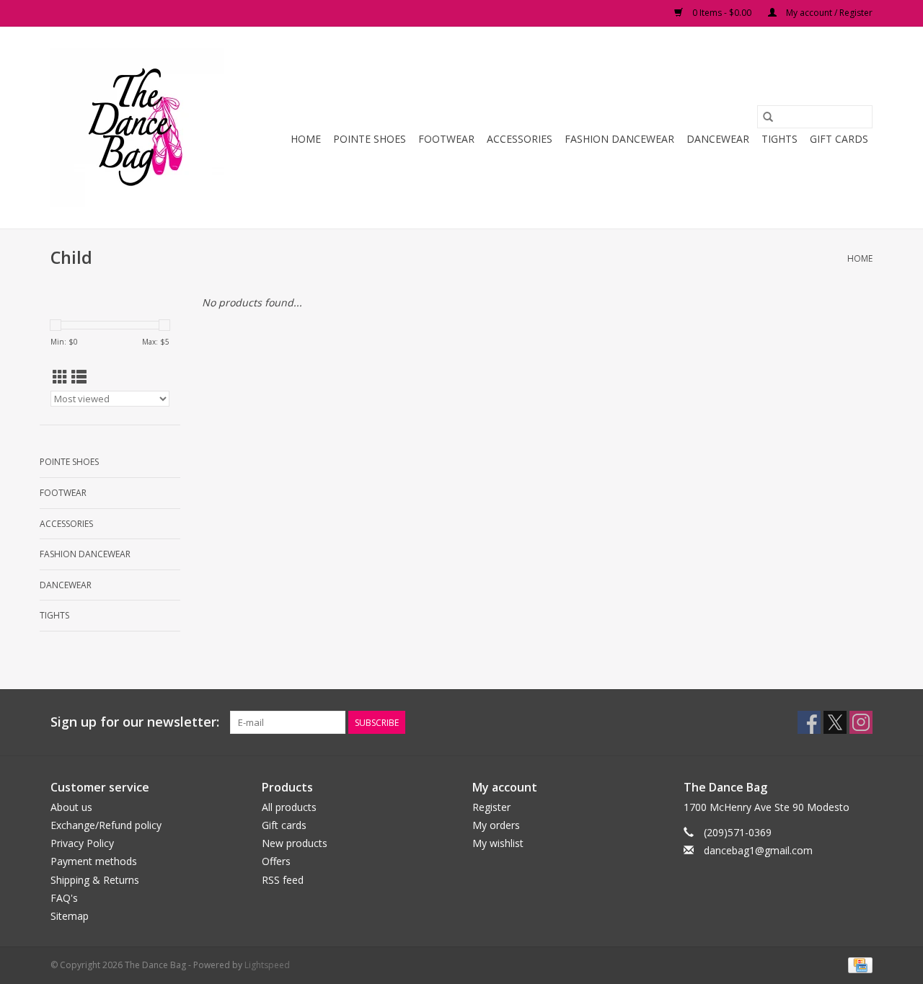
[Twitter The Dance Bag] (835, 722)
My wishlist (498, 843)
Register (491, 807)
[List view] (79, 377)
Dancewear (717, 139)
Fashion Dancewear (619, 139)
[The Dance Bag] (138, 127)
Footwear (446, 139)
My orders (496, 825)
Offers (276, 861)
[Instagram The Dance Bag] (861, 722)
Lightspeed (267, 965)
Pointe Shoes (369, 139)
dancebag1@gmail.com (758, 850)
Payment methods (93, 861)
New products (294, 843)
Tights (779, 139)
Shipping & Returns (94, 880)
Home (306, 139)
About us (71, 807)
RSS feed (283, 880)
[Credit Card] (858, 964)
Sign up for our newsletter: (134, 722)
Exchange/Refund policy (106, 825)
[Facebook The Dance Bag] (809, 722)
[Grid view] (60, 377)
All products (289, 807)
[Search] (768, 116)
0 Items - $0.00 (722, 12)
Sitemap (69, 916)
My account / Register (828, 12)
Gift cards (839, 139)
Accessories (519, 139)
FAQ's (64, 898)
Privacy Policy (82, 843)
